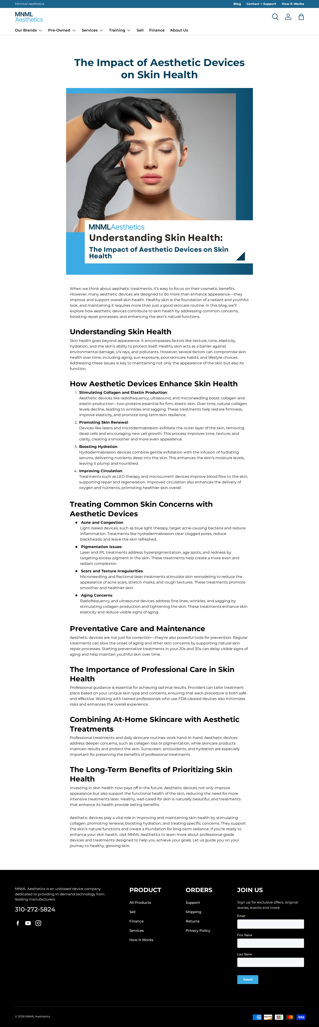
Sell (140, 30)
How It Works (293, 4)
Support (193, 902)
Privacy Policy (198, 931)
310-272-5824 (35, 909)
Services (90, 30)
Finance (157, 30)
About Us (179, 30)
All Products (140, 902)
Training (117, 30)
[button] (301, 17)
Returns (193, 921)
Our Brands (26, 30)
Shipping (193, 912)
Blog (237, 4)
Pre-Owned (59, 30)
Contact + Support (261, 4)
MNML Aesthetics (37, 1016)
